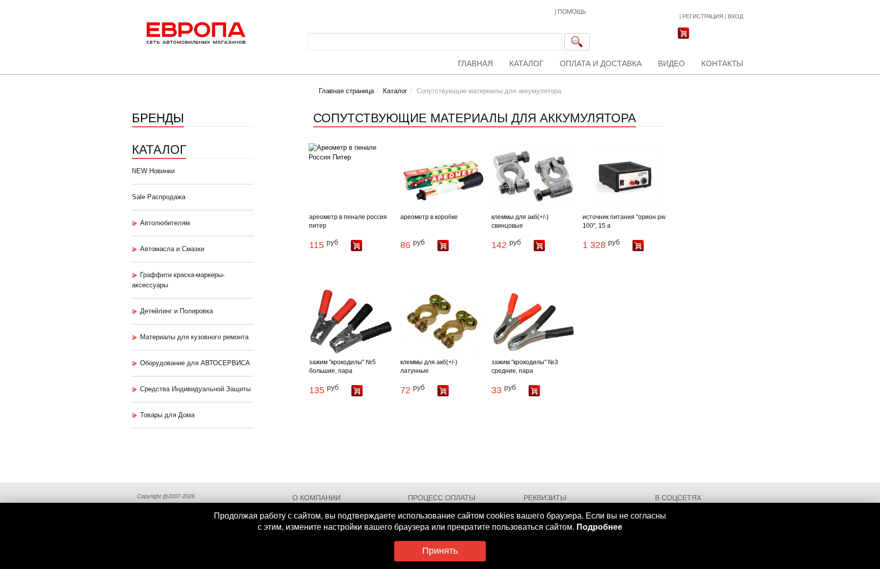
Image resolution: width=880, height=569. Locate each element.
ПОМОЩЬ (572, 11)
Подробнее (599, 527)
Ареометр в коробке (429, 217)
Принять (440, 551)
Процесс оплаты (441, 498)
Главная (475, 63)
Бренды (158, 117)
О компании (316, 498)
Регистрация (702, 16)
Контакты (722, 63)
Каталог (526, 63)
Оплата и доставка (601, 63)
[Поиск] (577, 41)
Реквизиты (545, 498)
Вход (735, 16)
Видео (671, 63)
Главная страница (346, 91)
